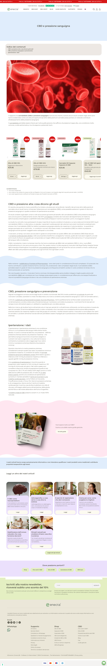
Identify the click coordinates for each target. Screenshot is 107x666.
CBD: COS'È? (43, 9)
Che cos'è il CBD (37, 569)
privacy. (66, 594)
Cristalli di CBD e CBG (60, 638)
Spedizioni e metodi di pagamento (41, 635)
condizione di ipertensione (21, 362)
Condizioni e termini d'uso (38, 638)
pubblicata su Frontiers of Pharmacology (34, 263)
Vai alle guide (62, 431)
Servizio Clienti (35, 631)
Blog (79, 638)
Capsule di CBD (58, 631)
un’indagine (48, 217)
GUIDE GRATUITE (61, 9)
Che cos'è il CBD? (83, 628)
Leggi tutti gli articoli (53, 552)
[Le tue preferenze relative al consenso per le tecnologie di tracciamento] (2, 664)
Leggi (17, 512)
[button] (99, 157)
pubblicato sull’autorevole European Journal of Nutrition (34, 300)
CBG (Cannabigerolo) (60, 635)
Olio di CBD (51, 569)
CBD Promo (57, 640)
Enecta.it (10, 655)
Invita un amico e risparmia (62, 642)
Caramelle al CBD (59, 633)
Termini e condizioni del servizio (40, 649)
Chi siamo (33, 628)
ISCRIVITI (96, 585)
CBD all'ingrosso (59, 645)
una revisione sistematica (47, 247)
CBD (19, 275)
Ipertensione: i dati (13, 52)
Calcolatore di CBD (66, 569)
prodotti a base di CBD (17, 393)
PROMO (79, 9)
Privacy (33, 642)
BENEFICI (26, 9)
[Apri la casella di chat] (104, 663)
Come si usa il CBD (83, 635)
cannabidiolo (14, 123)
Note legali (34, 645)
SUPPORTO (71, 9)
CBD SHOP (34, 9)
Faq (79, 640)
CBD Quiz (80, 569)
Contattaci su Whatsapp (38, 633)
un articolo (80, 294)
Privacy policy (79, 655)
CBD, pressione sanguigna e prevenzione (20, 50)
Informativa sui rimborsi (38, 640)
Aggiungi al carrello (95, 176)
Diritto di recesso (36, 647)
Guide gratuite (82, 642)
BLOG (51, 9)
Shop (25, 569)
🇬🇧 (85, 9)
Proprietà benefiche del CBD (86, 633)
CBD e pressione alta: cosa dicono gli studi (20, 49)
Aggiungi (24, 176)
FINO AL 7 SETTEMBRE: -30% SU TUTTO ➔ (30, 1)
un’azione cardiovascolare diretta (21, 236)
